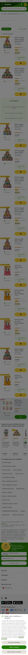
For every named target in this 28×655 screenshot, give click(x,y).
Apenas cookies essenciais (14, 652)
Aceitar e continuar (14, 647)
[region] (14, 634)
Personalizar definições (14, 642)
